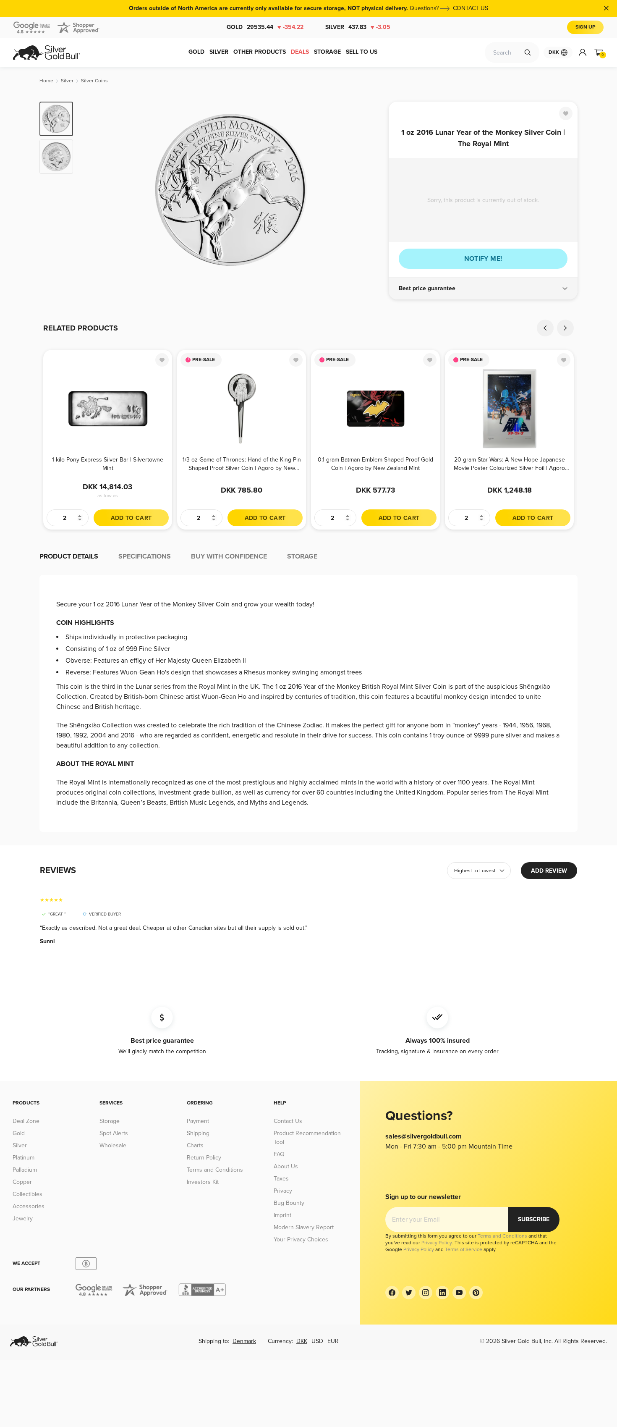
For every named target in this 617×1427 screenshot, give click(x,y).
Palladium (25, 1169)
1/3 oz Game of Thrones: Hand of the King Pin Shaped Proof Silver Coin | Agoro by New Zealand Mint (242, 464)
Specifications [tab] (144, 556)
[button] (483, 288)
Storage (109, 1121)
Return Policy (204, 1157)
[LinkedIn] (442, 1292)
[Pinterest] (476, 1292)
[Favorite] (566, 113)
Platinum (23, 1157)
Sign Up (585, 27)
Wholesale (112, 1145)
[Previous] (92, 190)
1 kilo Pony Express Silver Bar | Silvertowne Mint (107, 464)
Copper (22, 1182)
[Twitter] (409, 1292)
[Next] (369, 190)
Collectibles (27, 1194)
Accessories (28, 1206)
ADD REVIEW (549, 870)
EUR (333, 1341)
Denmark (244, 1341)
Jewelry (23, 1218)
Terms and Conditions (215, 1169)
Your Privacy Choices (301, 1239)
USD (317, 1341)
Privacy (283, 1190)
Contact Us (288, 1121)
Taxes (281, 1178)
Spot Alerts (113, 1133)
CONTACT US (470, 8)
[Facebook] (392, 1292)
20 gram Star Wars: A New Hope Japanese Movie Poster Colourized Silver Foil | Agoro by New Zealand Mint (509, 464)
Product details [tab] (68, 556)
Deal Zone (26, 1121)
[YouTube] (459, 1292)
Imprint (282, 1215)
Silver (357, 27)
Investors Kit (203, 1182)
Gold (265, 27)
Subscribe (533, 1219)
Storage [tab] (302, 556)
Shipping (198, 1133)
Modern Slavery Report (304, 1227)
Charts (195, 1145)
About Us (286, 1166)
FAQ (279, 1154)
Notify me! (483, 258)
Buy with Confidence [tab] (229, 556)
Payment (198, 1121)
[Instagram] (425, 1292)
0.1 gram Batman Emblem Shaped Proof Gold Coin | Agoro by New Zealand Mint (375, 464)
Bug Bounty (289, 1203)
